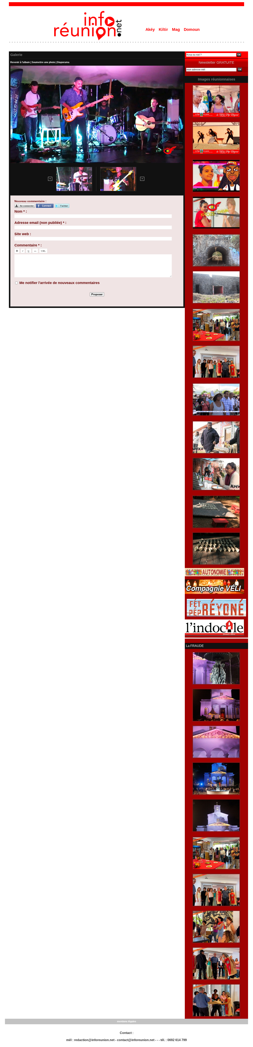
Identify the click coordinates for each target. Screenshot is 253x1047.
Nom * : (20, 211)
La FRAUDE (195, 646)
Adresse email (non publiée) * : (40, 223)
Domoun (192, 29)
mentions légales (126, 1021)
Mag (176, 29)
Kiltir (164, 29)
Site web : (22, 234)
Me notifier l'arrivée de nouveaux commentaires (59, 283)
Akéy (150, 29)
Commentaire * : (28, 245)
